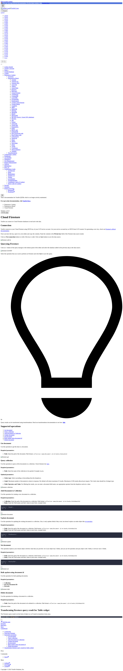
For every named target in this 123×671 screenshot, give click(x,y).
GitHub (6, 663)
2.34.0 (6, 27)
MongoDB (15, 115)
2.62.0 (6, 17)
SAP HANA (15, 136)
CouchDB (14, 97)
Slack (13, 140)
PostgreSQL (15, 127)
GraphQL (14, 106)
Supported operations (10, 635)
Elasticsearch (15, 101)
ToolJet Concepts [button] (9, 68)
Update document (9, 435)
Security (6, 185)
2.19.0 (6, 41)
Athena (14, 86)
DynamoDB (15, 99)
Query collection (9, 431)
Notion (13, 122)
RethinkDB (15, 132)
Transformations (12, 153)
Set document (8, 436)
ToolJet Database (9, 72)
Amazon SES (15, 83)
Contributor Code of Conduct (16, 182)
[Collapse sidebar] (2, 195)
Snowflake (15, 143)
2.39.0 (6, 22)
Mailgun (14, 110)
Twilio (13, 146)
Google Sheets (16, 104)
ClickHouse (15, 94)
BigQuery (14, 91)
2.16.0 (6, 46)
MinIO (13, 114)
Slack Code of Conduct (14, 183)
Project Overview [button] (9, 188)
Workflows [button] (7, 159)
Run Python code (16, 135)
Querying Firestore (9, 633)
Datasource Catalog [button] (9, 75)
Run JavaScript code (17, 133)
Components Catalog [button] (10, 154)
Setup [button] (9, 172)
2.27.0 (6, 33)
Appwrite (14, 85)
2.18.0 (6, 43)
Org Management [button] (9, 161)
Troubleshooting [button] (12, 180)
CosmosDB (15, 96)
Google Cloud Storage (18, 102)
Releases (10, 190)
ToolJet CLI (11, 175)
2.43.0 (6, 20)
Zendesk (14, 151)
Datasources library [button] (13, 78)
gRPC (13, 107)
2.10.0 (6, 56)
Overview (11, 76)
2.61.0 (6, 19)
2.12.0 (6, 53)
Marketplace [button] (7, 166)
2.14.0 (6, 49)
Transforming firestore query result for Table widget (19, 648)
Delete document (9, 440)
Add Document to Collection (12, 433)
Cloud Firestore (16, 93)
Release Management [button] (10, 162)
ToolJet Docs (46, 3)
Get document (8, 430)
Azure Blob (15, 88)
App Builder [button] (7, 157)
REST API (15, 130)
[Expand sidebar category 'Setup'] (8, 70)
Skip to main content (6, 1)
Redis (13, 128)
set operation (88, 521)
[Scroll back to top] (1, 64)
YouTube (7, 665)
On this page (4, 212)
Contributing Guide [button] (9, 169)
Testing (10, 177)
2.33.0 (6, 28)
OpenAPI (14, 123)
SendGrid (14, 138)
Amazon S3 (15, 81)
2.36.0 (6, 24)
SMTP (13, 141)
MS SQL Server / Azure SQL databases (23, 117)
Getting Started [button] (8, 67)
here (48, 464)
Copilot (6, 73)
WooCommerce (16, 149)
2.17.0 (6, 45)
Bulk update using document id (13, 438)
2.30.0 (6, 30)
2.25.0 (6, 35)
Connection (7, 631)
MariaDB (14, 112)
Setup (6, 70)
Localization (11, 179)
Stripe (13, 145)
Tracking (6, 187)
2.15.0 (6, 48)
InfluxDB (14, 109)
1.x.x (5, 58)
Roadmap (10, 192)
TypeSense (15, 148)
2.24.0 (6, 36)
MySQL (14, 119)
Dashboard (7, 156)
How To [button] (6, 167)
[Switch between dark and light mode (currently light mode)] (3, 61)
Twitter (6, 666)
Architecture (11, 170)
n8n (13, 120)
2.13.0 (6, 51)
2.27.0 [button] (2, 12)
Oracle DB (15, 125)
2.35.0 (6, 25)
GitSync (6, 164)
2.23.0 (6, 38)
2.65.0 (6, 15)
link (64, 422)
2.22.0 (6, 40)
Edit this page (6, 622)
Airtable (14, 80)
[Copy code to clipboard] (1, 513)
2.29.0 (6, 32)
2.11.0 (6, 54)
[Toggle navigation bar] (3, 6)
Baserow (14, 89)
